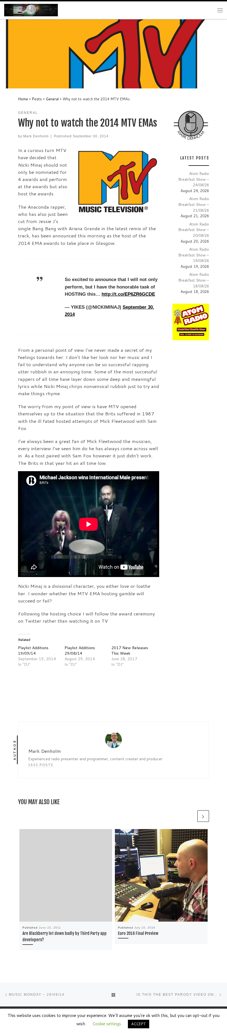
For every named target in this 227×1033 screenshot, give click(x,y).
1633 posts (40, 765)
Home (23, 98)
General (52, 98)
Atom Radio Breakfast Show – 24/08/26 (193, 179)
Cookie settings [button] (106, 1024)
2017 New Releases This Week (129, 650)
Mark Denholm (36, 136)
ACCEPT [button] (138, 1023)
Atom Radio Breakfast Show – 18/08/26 (193, 280)
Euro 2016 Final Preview (138, 933)
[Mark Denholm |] (31, 10)
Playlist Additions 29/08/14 (80, 650)
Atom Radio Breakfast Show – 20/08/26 (193, 229)
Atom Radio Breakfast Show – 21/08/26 (193, 204)
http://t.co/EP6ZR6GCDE (128, 294)
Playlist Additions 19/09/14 (33, 650)
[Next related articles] (203, 816)
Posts (37, 98)
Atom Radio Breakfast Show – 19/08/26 (193, 255)
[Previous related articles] (190, 816)
